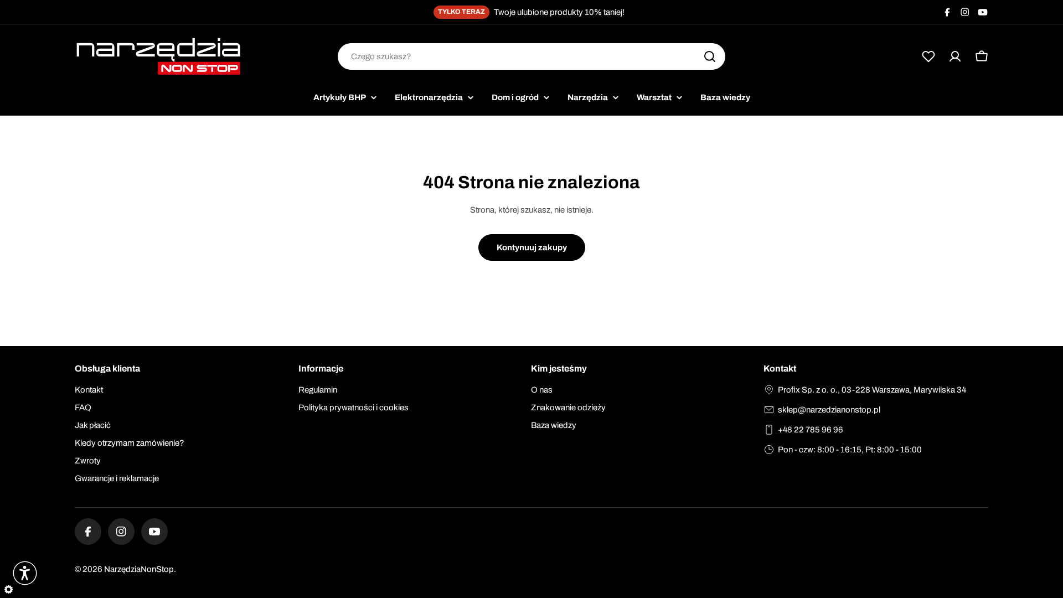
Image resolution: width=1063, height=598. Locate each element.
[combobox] (531, 56)
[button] (25, 573)
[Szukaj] (709, 56)
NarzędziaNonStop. (140, 569)
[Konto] (955, 56)
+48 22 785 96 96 (810, 429)
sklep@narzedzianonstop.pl (829, 409)
